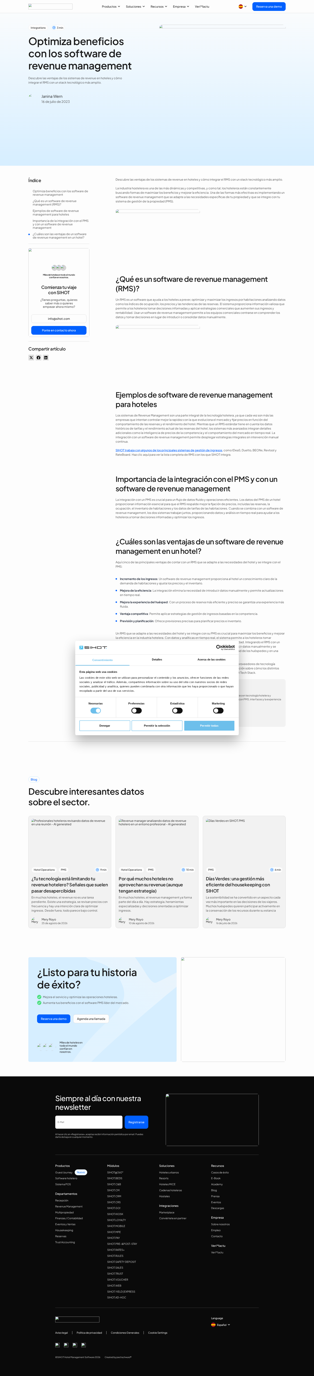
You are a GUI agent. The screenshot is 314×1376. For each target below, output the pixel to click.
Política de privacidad (89, 1332)
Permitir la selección (157, 725)
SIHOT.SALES (115, 1267)
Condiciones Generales (125, 1332)
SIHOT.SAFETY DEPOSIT (121, 1261)
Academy (217, 1184)
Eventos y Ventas (65, 1224)
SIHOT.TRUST (115, 1273)
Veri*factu (202, 6)
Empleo (216, 1230)
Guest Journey (64, 1172)
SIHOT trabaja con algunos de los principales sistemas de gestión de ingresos (169, 450)
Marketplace (166, 1212)
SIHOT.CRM (114, 1196)
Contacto (217, 1236)
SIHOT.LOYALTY (116, 1220)
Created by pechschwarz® (118, 1357)
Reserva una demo (269, 6)
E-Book (216, 1178)
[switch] (136, 711)
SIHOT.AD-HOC (116, 1297)
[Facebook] (57, 1345)
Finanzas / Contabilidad (69, 1218)
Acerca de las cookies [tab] (212, 659)
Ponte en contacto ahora (59, 330)
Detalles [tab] (157, 659)
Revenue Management (68, 1206)
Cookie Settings (157, 1332)
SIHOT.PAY (113, 1237)
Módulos (113, 1166)
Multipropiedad (64, 1212)
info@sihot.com (59, 319)
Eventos (216, 1202)
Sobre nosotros (220, 1224)
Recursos (157, 6)
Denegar (104, 725)
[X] (66, 1345)
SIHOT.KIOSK (115, 1214)
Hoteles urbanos (169, 1172)
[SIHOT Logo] (50, 6)
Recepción (61, 1200)
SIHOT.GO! (113, 1208)
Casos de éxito (220, 1172)
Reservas (60, 1236)
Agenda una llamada (91, 1019)
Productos (109, 6)
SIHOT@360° (115, 1172)
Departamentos (66, 1194)
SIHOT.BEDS (114, 1178)
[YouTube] (83, 1345)
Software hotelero (66, 1178)
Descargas (217, 1208)
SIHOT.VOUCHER (117, 1279)
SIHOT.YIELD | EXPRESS (121, 1291)
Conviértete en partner (172, 1218)
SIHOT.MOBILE (116, 1226)
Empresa (179, 6)
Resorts (163, 1178)
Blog (214, 1190)
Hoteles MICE (167, 1184)
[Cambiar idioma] (243, 6)
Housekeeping (64, 1230)
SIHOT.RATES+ (115, 1249)
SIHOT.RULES (115, 1255)
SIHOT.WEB (114, 1285)
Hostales (164, 1196)
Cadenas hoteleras (170, 1190)
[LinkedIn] (75, 1345)
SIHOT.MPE (114, 1232)
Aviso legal (61, 1332)
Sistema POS (63, 1184)
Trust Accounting (65, 1242)
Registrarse (136, 1122)
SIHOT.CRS (114, 1202)
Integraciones (168, 1206)
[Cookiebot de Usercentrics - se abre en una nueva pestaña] (219, 647)
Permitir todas (209, 725)
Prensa (215, 1196)
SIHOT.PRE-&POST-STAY (122, 1243)
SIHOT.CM (113, 1190)
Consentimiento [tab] (102, 659)
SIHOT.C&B (114, 1184)
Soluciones (133, 6)
